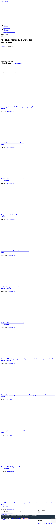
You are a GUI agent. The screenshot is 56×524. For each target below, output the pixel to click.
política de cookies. (16, 518)
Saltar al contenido (5, 1)
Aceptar (22, 518)
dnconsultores (4, 46)
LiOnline (26, 511)
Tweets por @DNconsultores (45, 523)
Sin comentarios (11, 111)
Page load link (4, 514)
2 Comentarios (10, 509)
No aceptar (26, 518)
